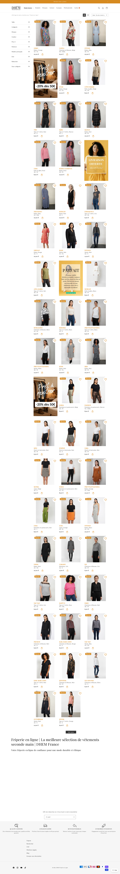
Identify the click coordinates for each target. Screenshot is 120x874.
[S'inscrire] (74, 817)
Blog (28, 853)
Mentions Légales (32, 850)
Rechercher (30, 844)
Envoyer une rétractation (34, 856)
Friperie (29, 840)
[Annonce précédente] (12, 1)
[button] (28, 8)
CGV (28, 847)
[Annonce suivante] (108, 1)
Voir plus (71, 732)
